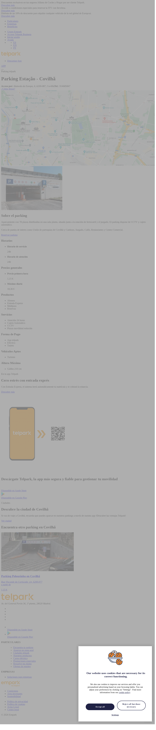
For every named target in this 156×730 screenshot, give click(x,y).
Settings (115, 715)
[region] (115, 684)
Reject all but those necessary (131, 705)
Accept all (100, 707)
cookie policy (124, 692)
